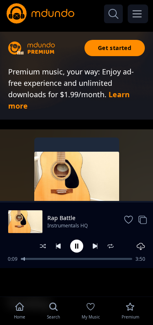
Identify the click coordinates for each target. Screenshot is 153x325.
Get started (114, 48)
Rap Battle (61, 218)
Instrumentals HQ (67, 225)
